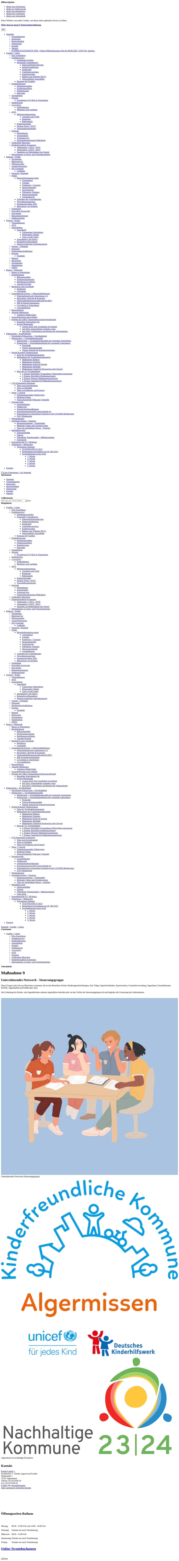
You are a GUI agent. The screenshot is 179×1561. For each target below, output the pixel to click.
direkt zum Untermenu (15, 14)
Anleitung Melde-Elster (26, 315)
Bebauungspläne (24, 277)
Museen (15, 258)
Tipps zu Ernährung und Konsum (30, 390)
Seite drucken (25, 1488)
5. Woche (31, 466)
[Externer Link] (89, 1355)
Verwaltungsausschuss (26, 202)
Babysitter (21, 93)
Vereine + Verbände (20, 246)
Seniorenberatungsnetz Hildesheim (31, 140)
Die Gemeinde (18, 169)
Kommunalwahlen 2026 (27, 204)
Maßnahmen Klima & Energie (34, 364)
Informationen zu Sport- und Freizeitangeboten (31, 154)
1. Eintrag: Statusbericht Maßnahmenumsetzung (42, 381)
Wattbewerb (22, 407)
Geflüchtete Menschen (21, 143)
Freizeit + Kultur (13, 220)
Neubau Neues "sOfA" (26, 126)
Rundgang (26, 119)
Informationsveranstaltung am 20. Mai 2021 (40, 451)
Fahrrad (20, 435)
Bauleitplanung (18, 275)
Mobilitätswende (18, 430)
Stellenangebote (18, 218)
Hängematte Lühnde (30, 235)
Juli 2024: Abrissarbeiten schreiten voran (39, 329)
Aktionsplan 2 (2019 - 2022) (28, 150)
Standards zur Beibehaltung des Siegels (33, 152)
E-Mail (4, 1485)
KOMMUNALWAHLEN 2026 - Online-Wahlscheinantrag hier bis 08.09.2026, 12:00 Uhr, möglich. (53, 51)
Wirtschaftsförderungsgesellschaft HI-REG (34, 301)
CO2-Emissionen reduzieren (23, 383)
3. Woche (31, 461)
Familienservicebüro (25, 60)
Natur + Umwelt (18, 393)
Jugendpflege (17, 95)
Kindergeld (26, 70)
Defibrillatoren (23, 107)
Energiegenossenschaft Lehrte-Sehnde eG (34, 411)
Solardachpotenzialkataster (28, 409)
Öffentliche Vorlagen (30, 192)
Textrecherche (28, 190)
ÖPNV (14, 268)
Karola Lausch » (8, 1471)
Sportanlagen (17, 263)
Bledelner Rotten (24, 397)
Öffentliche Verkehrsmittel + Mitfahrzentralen (35, 437)
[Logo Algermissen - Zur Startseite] (16, 472)
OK (3, 30)
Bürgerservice (17, 161)
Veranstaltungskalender (26, 128)
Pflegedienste (22, 133)
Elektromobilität (23, 433)
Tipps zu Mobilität (24, 388)
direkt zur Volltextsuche (16, 9)
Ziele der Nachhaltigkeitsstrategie (30, 355)
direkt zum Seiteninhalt (15, 16)
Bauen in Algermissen (21, 272)
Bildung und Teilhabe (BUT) (34, 77)
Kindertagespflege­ (24, 88)
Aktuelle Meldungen (20, 312)
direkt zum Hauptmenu (15, 11)
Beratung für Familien (26, 81)
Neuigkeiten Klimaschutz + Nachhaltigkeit (29, 336)
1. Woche (31, 456)
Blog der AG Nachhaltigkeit (28, 371)
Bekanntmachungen (20, 216)
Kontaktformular (18, 1485)
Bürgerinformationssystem (28, 178)
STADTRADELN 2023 (32, 449)
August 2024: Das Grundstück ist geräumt (39, 327)
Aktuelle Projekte (24, 284)
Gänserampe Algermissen (32, 232)
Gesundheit (16, 105)
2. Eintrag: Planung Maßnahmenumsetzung (40, 378)
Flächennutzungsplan (25, 279)
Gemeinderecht (28, 197)
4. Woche (31, 463)
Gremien (25, 183)
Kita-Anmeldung (19, 55)
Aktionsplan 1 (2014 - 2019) (28, 147)
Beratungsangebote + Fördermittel (31, 423)
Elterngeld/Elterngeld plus (33, 65)
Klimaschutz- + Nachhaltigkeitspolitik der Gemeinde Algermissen (44, 341)
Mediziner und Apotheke (27, 110)
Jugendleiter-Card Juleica (27, 239)
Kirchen (15, 253)
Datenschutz (17, 44)
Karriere (9, 468)
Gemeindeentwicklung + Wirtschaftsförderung (31, 293)
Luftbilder (21, 171)
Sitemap (15, 48)
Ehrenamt (16, 249)
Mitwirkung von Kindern (27, 206)
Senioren (15, 131)
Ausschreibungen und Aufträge (24, 317)
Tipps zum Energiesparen (27, 385)
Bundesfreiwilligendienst (27, 242)
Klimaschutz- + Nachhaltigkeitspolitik (27, 338)
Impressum (16, 39)
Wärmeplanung (18, 418)
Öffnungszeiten (18, 164)
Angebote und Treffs (30, 117)
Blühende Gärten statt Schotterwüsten (32, 426)
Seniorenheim (22, 136)
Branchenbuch (18, 310)
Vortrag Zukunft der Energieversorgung (38, 350)
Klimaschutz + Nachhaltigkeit (18, 334)
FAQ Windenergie (24, 416)
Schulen (15, 98)
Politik (14, 176)
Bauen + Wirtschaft (14, 270)
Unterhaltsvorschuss (30, 72)
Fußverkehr (21, 440)
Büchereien (16, 260)
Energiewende (17, 402)
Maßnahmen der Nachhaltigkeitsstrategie (33, 357)
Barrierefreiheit (18, 41)
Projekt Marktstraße (25, 324)
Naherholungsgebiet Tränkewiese (30, 395)
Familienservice (18, 58)
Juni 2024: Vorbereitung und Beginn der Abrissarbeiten (45, 331)
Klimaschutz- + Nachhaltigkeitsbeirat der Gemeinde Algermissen (43, 343)
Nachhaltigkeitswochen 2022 (34, 454)
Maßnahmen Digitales (31, 362)
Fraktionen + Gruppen (31, 185)
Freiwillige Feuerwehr (21, 211)
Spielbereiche (17, 103)
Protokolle (26, 345)
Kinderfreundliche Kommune (24, 145)
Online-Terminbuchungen (18, 1548)
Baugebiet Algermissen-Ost (28, 322)
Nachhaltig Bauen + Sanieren (24, 421)
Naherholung (17, 265)
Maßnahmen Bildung (31, 360)
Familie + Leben (13, 53)
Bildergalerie (27, 121)
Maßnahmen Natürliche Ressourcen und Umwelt (42, 369)
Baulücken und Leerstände (23, 286)
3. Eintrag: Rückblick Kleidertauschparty (39, 376)
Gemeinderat (27, 180)
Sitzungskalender (29, 187)
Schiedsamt (16, 209)
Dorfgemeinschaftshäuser (22, 251)
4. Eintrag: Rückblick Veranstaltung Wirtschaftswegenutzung (47, 374)
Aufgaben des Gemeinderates (29, 199)
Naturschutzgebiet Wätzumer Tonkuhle (33, 400)
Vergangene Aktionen (26, 447)
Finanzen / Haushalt (20, 173)
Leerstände (21, 291)
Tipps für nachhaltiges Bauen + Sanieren (33, 428)
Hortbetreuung (23, 91)
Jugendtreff (21, 230)
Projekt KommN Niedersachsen (25, 352)
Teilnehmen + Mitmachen (22, 444)
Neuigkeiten (17, 159)
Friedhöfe (21, 256)
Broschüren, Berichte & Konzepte (31, 298)
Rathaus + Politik (13, 157)
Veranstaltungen (18, 36)
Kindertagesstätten (24, 86)
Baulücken (21, 289)
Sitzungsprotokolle (29, 194)
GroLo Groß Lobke (30, 237)
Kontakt (15, 46)
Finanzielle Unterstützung (27, 62)
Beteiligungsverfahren (26, 282)
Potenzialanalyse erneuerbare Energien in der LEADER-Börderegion (45, 414)
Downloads (16, 213)
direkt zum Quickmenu (15, 7)
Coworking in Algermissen (28, 305)
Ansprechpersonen (19, 166)
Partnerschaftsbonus (30, 67)
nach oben (15, 1488)
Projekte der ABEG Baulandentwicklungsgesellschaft (34, 319)
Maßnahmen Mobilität (31, 367)
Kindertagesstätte (24, 124)
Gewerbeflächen (23, 308)
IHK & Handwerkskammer (28, 303)
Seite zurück (6, 1488)
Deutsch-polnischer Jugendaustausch (32, 244)
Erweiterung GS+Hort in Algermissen (32, 100)
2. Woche (31, 459)
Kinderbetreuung (19, 84)
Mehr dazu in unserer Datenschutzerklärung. (21, 25)
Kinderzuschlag (28, 74)
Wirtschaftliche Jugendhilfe (33, 79)
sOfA (14, 112)
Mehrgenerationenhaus (26, 114)
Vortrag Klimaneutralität (32, 348)
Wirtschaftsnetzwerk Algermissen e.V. (32, 296)
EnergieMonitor (23, 404)
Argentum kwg (23, 138)
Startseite (10, 34)
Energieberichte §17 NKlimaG (24, 442)
